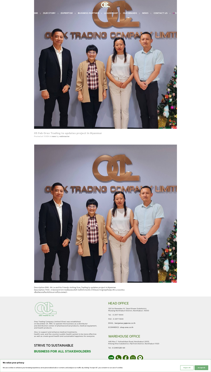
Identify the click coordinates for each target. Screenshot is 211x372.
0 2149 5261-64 (118, 347)
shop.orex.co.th (126, 327)
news (54, 136)
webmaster (64, 136)
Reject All (186, 368)
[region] (105, 365)
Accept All (201, 368)
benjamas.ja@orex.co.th (125, 323)
